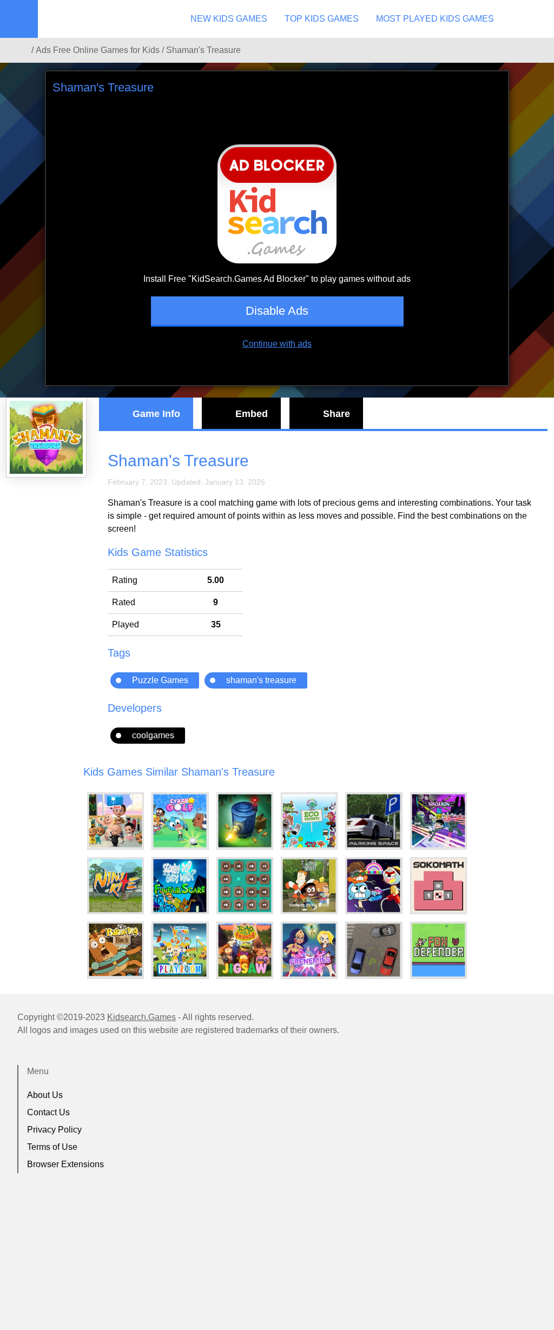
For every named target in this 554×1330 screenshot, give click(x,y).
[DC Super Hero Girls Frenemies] (309, 950)
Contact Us (48, 1112)
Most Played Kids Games (435, 18)
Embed (251, 413)
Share (336, 413)
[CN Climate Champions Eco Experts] (309, 821)
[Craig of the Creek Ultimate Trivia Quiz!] (309, 886)
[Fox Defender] (438, 950)
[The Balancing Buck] (115, 949)
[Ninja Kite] (115, 886)
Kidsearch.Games (141, 1017)
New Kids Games (228, 18)
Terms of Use (52, 1147)
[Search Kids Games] (536, 19)
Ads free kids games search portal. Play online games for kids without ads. (105, 19)
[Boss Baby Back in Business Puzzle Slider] (115, 821)
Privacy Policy (54, 1129)
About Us (45, 1095)
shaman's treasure (261, 680)
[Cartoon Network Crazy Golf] (180, 821)
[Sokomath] (438, 886)
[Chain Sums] (245, 886)
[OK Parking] (373, 950)
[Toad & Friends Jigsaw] (245, 950)
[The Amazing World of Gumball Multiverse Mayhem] (373, 886)
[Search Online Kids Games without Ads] (21, 50)
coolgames (153, 735)
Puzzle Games (160, 680)
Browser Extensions (65, 1164)
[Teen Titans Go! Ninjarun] (438, 821)
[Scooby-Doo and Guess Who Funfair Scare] (180, 886)
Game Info (156, 413)
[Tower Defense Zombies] (245, 821)
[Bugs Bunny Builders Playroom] (180, 950)
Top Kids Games (322, 18)
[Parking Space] (373, 821)
